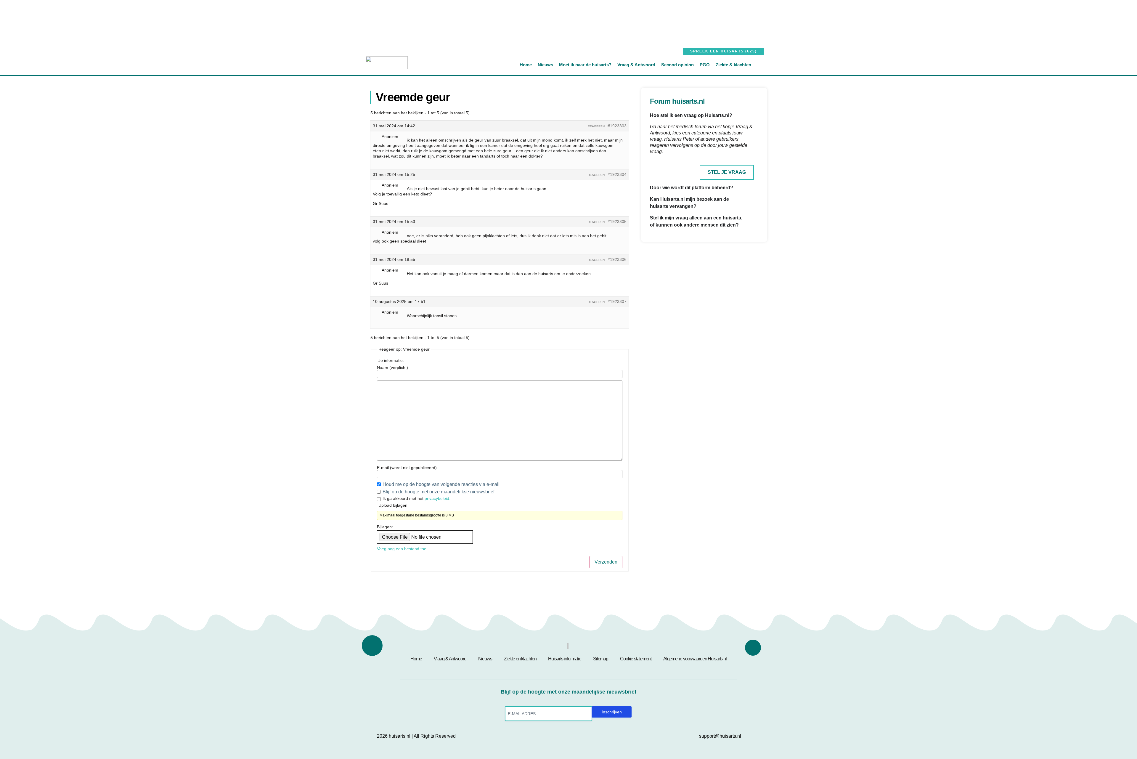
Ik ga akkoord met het (416, 498)
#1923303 (617, 125)
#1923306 (617, 259)
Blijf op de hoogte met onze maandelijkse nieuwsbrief (438, 491)
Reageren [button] (596, 126)
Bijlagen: (385, 527)
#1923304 (617, 174)
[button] (763, 64)
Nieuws (545, 64)
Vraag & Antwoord (636, 64)
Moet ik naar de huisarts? (585, 64)
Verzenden (606, 561)
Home (526, 64)
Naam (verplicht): (393, 367)
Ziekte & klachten (733, 64)
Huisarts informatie (564, 658)
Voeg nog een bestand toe (401, 548)
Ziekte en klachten (520, 658)
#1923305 (617, 221)
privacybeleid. (437, 498)
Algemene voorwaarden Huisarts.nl (695, 658)
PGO (705, 64)
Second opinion (677, 64)
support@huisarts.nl (720, 736)
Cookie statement (635, 658)
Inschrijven (612, 712)
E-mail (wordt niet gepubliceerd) (407, 468)
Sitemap (600, 658)
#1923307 (617, 301)
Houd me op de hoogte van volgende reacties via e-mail (442, 484)
